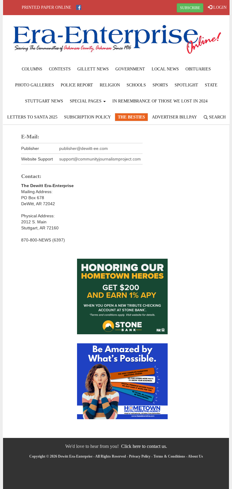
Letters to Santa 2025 (32, 117)
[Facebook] (79, 7)
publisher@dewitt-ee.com (83, 148)
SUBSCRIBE (190, 8)
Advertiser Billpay (174, 117)
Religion (110, 85)
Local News (165, 69)
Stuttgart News (44, 101)
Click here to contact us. (144, 446)
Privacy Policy (139, 456)
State (211, 85)
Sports (160, 85)
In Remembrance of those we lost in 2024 (160, 101)
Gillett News (93, 69)
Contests (60, 69)
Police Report (77, 85)
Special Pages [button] (86, 101)
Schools (136, 85)
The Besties (131, 117)
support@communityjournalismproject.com (100, 159)
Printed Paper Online (46, 7)
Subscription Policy (87, 117)
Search (217, 117)
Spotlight (186, 85)
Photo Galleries (34, 85)
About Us (195, 456)
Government (130, 69)
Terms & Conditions (169, 456)
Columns (32, 69)
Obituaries (198, 69)
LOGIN (219, 7)
